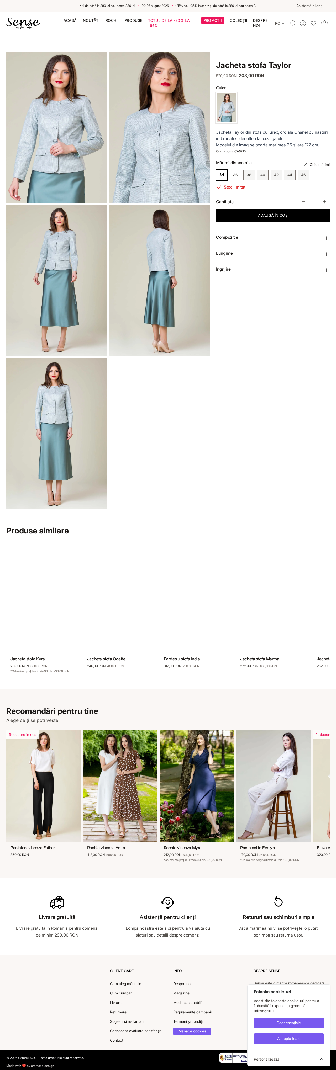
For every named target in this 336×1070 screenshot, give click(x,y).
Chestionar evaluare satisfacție (136, 1031)
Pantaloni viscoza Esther (32, 847)
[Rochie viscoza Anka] (120, 786)
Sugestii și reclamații (127, 1021)
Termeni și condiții (188, 1021)
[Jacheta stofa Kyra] (43, 597)
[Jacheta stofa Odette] (120, 597)
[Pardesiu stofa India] (197, 597)
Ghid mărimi (320, 164)
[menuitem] (70, 20)
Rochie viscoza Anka (106, 847)
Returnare (118, 1012)
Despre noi (182, 983)
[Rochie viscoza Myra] (197, 786)
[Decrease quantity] (303, 201)
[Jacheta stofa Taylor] (226, 107)
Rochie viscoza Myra (183, 847)
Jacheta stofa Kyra (27, 658)
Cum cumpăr (121, 993)
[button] (212, 21)
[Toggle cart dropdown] (324, 23)
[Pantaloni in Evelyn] (273, 786)
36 (235, 175)
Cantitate (225, 201)
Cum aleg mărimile (125, 983)
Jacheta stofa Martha (259, 658)
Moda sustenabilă (188, 1002)
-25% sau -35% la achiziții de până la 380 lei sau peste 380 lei (82, 6)
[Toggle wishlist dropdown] (313, 23)
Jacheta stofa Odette (106, 658)
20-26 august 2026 (146, 6)
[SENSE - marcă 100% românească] (23, 23)
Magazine (181, 993)
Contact (116, 1040)
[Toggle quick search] (293, 23)
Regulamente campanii (192, 1012)
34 (221, 174)
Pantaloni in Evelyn (257, 847)
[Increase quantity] (324, 201)
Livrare (116, 1002)
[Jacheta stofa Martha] (273, 597)
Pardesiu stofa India (182, 658)
